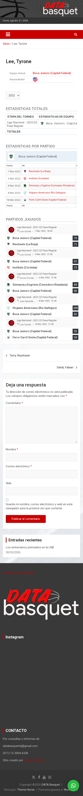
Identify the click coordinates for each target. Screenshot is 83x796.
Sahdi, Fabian (65, 367)
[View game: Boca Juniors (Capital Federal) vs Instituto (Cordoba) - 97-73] (41, 259)
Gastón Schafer (34, 760)
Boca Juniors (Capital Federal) (52, 73)
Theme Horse (26, 789)
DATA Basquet (51, 784)
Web (8, 483)
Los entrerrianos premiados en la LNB (30, 547)
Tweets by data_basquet (18, 572)
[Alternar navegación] (8, 34)
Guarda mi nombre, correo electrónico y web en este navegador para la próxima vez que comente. (39, 506)
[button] (73, 785)
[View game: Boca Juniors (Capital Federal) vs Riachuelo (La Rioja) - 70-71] (41, 236)
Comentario (14, 403)
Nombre (12, 449)
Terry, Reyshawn (20, 355)
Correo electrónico (19, 466)
